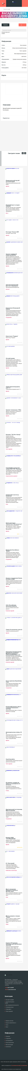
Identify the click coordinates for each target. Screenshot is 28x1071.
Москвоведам (9, 1044)
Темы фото (8, 1009)
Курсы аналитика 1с (11, 1022)
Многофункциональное (20, 53)
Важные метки (9, 1020)
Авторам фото (9, 1040)
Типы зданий (9, 1011)
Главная (8, 1036)
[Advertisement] (14, 137)
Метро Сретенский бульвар (19, 48)
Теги (7, 1024)
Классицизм (23, 45)
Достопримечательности (12, 1005)
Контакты (8, 1046)
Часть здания (23, 50)
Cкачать (5, 25)
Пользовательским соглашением (19, 1065)
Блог (7, 1027)
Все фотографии (10, 999)
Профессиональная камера (19, 59)
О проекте (8, 1038)
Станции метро (10, 1007)
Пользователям (10, 1042)
